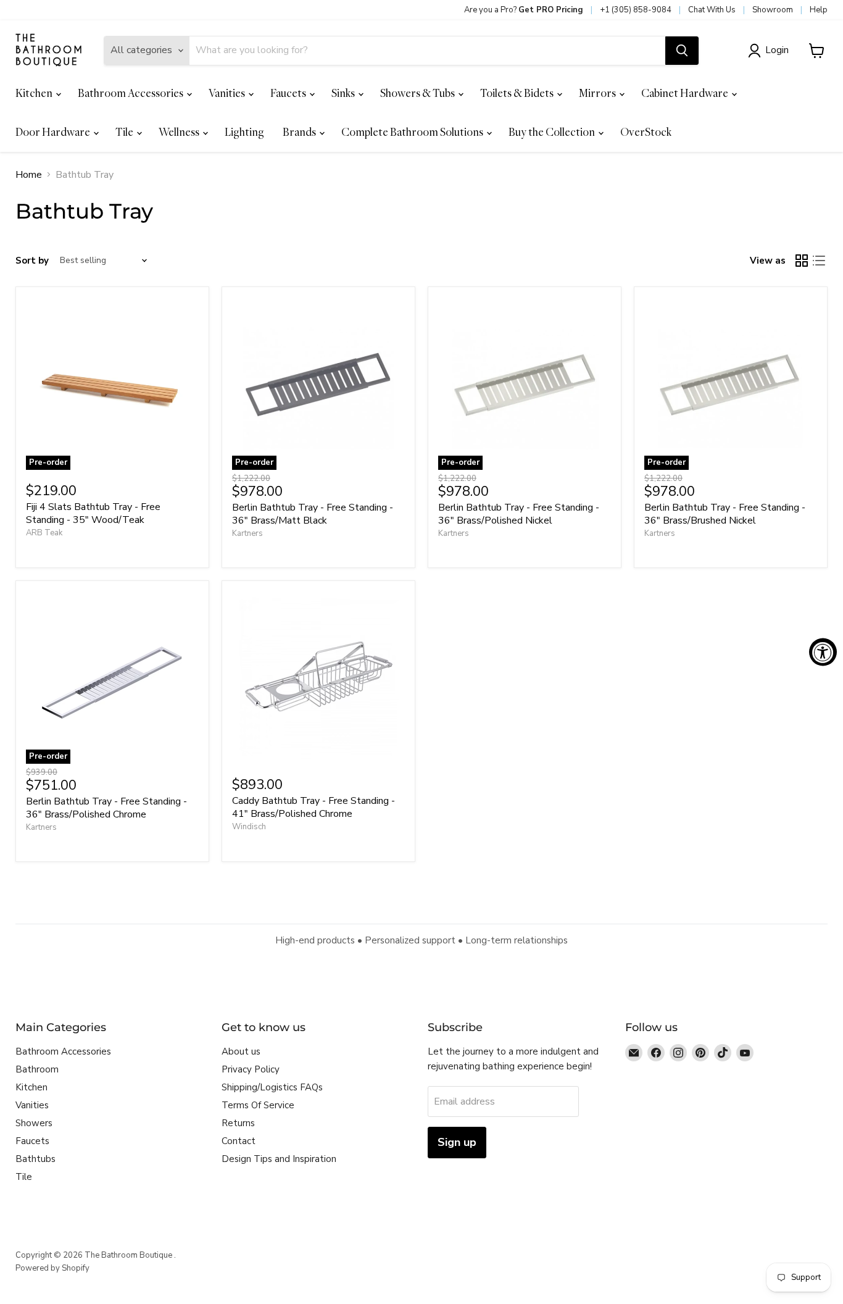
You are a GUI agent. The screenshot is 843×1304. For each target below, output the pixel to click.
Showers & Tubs (418, 93)
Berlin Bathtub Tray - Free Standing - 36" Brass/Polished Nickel (518, 514)
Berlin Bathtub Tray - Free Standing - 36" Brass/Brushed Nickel (724, 514)
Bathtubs (35, 1159)
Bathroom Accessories (131, 93)
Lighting (244, 132)
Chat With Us (712, 9)
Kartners (247, 533)
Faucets (289, 93)
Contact (238, 1141)
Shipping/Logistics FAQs (272, 1087)
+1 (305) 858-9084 (635, 9)
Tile (125, 132)
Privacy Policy (251, 1069)
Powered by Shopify (52, 1268)
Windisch (249, 826)
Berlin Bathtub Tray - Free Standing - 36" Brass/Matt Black (312, 514)
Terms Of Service (258, 1105)
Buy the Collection (553, 132)
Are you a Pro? (523, 9)
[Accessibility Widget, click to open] (823, 652)
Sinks (344, 93)
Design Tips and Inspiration (279, 1159)
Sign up (457, 1142)
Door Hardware (53, 132)
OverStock (645, 132)
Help (819, 9)
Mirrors (598, 93)
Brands (300, 132)
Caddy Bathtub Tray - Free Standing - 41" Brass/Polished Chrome (313, 807)
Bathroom (37, 1069)
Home (28, 174)
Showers (33, 1123)
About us (241, 1051)
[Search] (682, 50)
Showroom (772, 9)
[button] (771, 50)
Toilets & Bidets (517, 93)
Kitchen (34, 93)
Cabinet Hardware (685, 93)
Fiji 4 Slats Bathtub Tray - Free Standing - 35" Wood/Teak (93, 513)
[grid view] (801, 260)
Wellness (180, 132)
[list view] (819, 260)
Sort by (32, 261)
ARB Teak (44, 532)
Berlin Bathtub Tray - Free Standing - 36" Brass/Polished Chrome (106, 808)
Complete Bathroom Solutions (413, 132)
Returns (238, 1123)
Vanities (228, 93)
